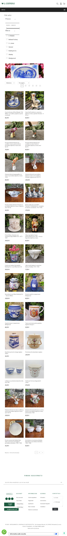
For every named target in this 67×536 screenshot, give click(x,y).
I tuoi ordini (19, 500)
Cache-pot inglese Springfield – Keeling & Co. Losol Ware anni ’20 (13, 266)
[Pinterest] (12, 499)
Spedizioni (30, 503)
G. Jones (11, 43)
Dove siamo (43, 500)
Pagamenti (30, 500)
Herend (11, 47)
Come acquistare (32, 497)
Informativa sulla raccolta (18, 534)
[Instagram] (9, 499)
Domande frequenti (45, 503)
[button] (16, 19)
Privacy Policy (20, 503)
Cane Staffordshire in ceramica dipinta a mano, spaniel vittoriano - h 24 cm (34, 114)
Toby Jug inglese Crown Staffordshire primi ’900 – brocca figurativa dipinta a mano (33, 236)
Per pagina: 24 (22, 83)
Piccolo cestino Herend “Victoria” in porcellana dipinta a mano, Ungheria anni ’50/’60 (14, 206)
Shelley (11, 54)
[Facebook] (6, 499)
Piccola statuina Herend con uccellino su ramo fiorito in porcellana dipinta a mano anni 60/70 (33, 145)
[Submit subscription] (61, 482)
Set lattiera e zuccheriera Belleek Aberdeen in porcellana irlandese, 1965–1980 (33, 442)
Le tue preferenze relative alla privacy (41, 534)
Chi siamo (42, 497)
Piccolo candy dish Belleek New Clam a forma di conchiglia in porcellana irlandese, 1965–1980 (13, 442)
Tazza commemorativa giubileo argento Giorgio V (33, 324)
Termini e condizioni (33, 509)
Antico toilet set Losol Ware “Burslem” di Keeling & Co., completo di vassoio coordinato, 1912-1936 (34, 206)
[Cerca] (57, 3)
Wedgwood (12, 58)
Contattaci (42, 506)
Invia (55, 509)
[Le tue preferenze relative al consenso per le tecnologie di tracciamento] (64, 533)
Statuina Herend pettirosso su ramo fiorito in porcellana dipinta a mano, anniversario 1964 (34, 411)
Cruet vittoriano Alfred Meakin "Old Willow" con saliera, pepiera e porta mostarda (14, 114)
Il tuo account (19, 497)
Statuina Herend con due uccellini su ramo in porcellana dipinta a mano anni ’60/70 (14, 411)
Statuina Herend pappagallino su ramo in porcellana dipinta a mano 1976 (13, 176)
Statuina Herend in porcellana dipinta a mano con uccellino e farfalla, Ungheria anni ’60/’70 (33, 176)
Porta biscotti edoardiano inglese (33, 352)
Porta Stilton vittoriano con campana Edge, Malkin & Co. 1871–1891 (14, 236)
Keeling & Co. (13, 51)
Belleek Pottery (13, 39)
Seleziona (8, 83)
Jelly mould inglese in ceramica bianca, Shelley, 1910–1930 (33, 266)
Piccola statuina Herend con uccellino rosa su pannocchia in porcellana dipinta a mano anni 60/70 (13, 145)
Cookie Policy (20, 507)
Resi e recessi (31, 506)
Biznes (37, 528)
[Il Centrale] (8, 4)
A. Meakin (11, 36)
